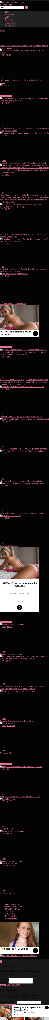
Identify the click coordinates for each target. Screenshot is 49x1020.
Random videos (12, 48)
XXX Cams (10, 26)
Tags (7, 17)
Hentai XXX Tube (13, 909)
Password (4, 982)
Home (7, 12)
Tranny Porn (10, 911)
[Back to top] (1, 961)
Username (4, 979)
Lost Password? (13, 985)
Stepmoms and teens (13, 907)
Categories (9, 14)
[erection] (4, 85)
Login (3, 985)
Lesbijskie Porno (12, 918)
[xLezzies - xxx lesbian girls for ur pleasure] (13, 5)
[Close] (1, 964)
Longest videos (34, 46)
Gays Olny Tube (12, 904)
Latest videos (5, 46)
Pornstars (9, 19)
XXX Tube (10, 914)
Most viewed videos (19, 46)
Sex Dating (10, 21)
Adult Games (10, 24)
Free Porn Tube (11, 916)
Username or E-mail (8, 1002)
